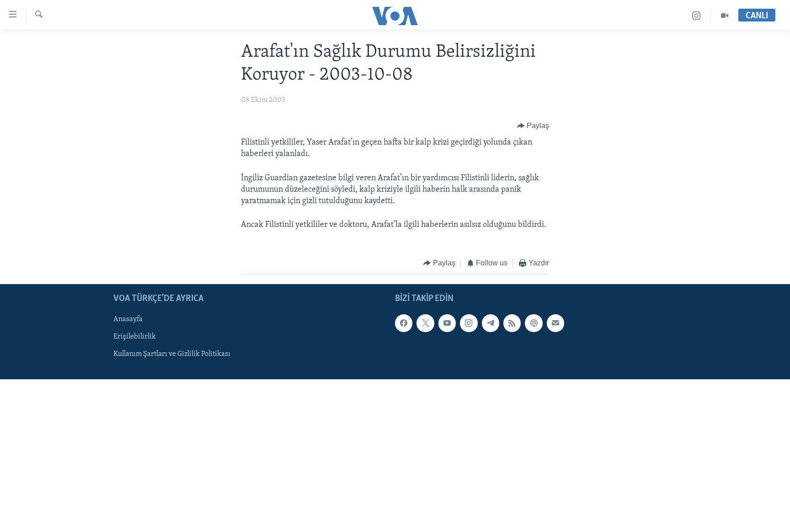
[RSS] (512, 323)
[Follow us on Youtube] (447, 323)
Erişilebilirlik (134, 336)
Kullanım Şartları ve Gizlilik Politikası (171, 354)
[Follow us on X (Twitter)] (425, 323)
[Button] (533, 126)
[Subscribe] (555, 323)
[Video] (724, 16)
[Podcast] (533, 323)
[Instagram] (696, 16)
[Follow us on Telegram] (490, 323)
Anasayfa (128, 319)
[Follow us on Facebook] (403, 323)
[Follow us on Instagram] (468, 323)
